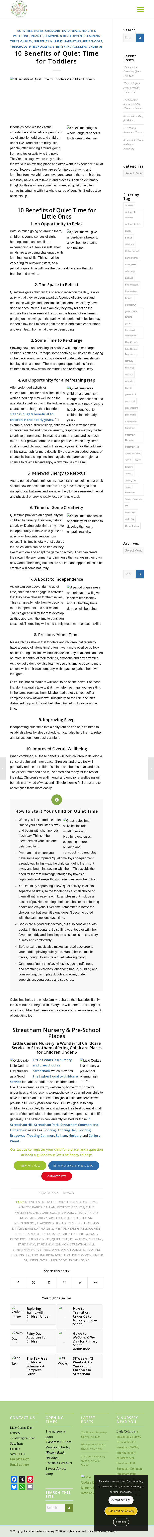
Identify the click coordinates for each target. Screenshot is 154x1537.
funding (128, 298)
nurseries (38, 1234)
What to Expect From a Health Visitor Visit (131, 87)
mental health (67, 1228)
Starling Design (107, 1531)
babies (37, 1207)
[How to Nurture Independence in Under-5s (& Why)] (3, 768)
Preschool (19, 46)
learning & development (56, 1223)
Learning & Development (64, 36)
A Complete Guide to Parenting (133, 144)
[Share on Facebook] (18, 1282)
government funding (131, 314)
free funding (131, 291)
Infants (37, 36)
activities (32, 1202)
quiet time (60, 1239)
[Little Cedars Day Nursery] (29, 9)
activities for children (60, 1202)
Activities (24, 31)
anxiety (24, 1207)
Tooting (49, 1130)
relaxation (78, 1239)
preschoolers (39, 1239)
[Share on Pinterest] (64, 1282)
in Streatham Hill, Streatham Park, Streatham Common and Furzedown (54, 1124)
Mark (70, 1193)
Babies (39, 31)
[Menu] (138, 9)
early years (45, 1218)
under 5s (129, 519)
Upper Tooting (60, 1260)
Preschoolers (40, 46)
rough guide (131, 421)
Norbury (75, 1135)
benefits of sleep (70, 1207)
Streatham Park (25, 1249)
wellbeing (81, 1260)
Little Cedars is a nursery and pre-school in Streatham (52, 1065)
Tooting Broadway (47, 1255)
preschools (130, 414)
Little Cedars (88, 1223)
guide (127, 323)
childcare (41, 1213)
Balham (61, 1135)
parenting (69, 1234)
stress (45, 1249)
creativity (83, 1213)
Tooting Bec (20, 1255)
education (64, 1218)
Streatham (61, 46)
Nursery (56, 41)
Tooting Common (40, 1135)
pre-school (88, 1234)
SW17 (64, 1249)
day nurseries (132, 258)
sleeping (95, 1239)
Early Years (71, 31)
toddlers (77, 1249)
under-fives (38, 1260)
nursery (53, 1234)
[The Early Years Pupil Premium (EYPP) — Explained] (151, 768)
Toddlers (79, 46)
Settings (121, 1522)
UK (126, 505)
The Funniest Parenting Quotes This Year (133, 71)
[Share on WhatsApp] (49, 1282)
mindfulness (90, 1228)
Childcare (53, 31)
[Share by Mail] (95, 1282)
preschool (18, 1239)
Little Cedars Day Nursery (32, 1228)
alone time (88, 1202)
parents (129, 388)
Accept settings (121, 1500)
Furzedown (83, 1218)
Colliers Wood (61, 1213)
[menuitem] (138, 9)
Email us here (19, 1464)
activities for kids (133, 224)
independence (24, 1223)
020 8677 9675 (19, 1459)
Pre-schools (92, 41)
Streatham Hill (82, 1244)
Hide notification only (121, 1511)
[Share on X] (33, 1282)
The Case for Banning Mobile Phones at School (132, 104)
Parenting (73, 41)
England (129, 278)
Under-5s (95, 46)
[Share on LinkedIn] (79, 1282)
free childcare (131, 284)
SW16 (55, 1249)
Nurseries (41, 41)
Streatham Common (53, 1244)
